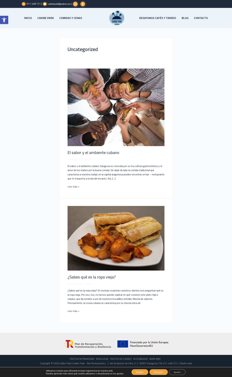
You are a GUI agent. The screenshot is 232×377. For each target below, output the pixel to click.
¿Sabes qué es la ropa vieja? (92, 277)
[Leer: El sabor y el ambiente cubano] (116, 107)
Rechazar (158, 372)
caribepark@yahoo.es (59, 3)
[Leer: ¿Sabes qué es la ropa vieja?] (116, 237)
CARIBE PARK (45, 18)
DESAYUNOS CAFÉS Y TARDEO (157, 18)
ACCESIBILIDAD (140, 359)
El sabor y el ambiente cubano (93, 152)
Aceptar (139, 372)
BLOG (185, 18)
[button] (4, 20)
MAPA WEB (155, 359)
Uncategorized (75, 159)
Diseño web (186, 363)
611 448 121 (34, 3)
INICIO (28, 18)
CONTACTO (201, 18)
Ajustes (177, 372)
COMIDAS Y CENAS (70, 18)
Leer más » (73, 186)
